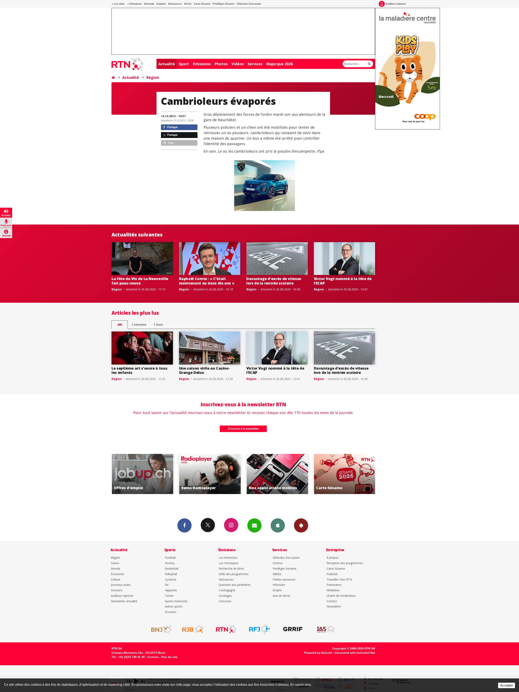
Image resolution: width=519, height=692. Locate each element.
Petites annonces (284, 579)
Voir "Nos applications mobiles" (216, 474)
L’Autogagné (227, 590)
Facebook (184, 525)
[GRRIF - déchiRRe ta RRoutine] (293, 629)
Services (255, 63)
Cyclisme (170, 579)
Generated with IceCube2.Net (355, 652)
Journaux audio (121, 585)
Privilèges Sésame (223, 3)
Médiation (333, 590)
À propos (333, 557)
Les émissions (228, 557)
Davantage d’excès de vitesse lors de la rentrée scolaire (273, 281)
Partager (172, 127)
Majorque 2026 (279, 63)
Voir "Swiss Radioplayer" (149, 474)
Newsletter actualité (124, 601)
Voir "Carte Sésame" (283, 474)
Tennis (169, 596)
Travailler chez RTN (339, 579)
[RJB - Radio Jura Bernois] (193, 629)
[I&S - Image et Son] (326, 629)
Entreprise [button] (135, 3)
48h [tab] (119, 324)
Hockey (170, 563)
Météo (277, 574)
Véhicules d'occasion (249, 3)
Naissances (175, 3)
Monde (115, 568)
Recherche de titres (231, 568)
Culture (115, 579)
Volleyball (171, 574)
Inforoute (149, 3)
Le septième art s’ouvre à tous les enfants (139, 370)
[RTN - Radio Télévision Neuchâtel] (226, 629)
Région (152, 77)
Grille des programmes (234, 574)
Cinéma (278, 563)
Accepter (506, 685)
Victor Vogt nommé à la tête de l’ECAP (343, 281)
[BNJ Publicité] (160, 629)
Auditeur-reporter (396, 3)
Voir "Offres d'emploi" (351, 474)
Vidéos (238, 63)
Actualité (166, 63)
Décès (188, 3)
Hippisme (171, 590)
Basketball (171, 568)
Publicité (332, 574)
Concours (225, 601)
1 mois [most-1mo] (158, 324)
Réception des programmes (345, 563)
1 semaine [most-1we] (138, 324)
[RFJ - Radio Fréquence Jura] (259, 629)
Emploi (277, 590)
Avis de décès (282, 596)
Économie (117, 574)
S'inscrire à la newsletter (243, 428)
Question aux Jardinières (235, 585)
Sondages (225, 596)
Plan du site (169, 657)
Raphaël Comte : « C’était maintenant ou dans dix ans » (207, 281)
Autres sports (173, 606)
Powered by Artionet (318, 652)
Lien (170, 142)
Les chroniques (229, 563)
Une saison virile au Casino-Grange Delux (204, 370)
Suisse (115, 563)
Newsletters (254, 525)
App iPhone (278, 525)
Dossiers (116, 590)
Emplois (161, 3)
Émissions (202, 63)
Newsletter (334, 606)
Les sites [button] (119, 3)
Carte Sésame (202, 3)
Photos (221, 63)
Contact (332, 601)
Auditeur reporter (122, 596)
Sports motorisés (176, 601)
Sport (184, 63)
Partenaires (334, 585)
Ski (166, 585)
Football (170, 557)
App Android (301, 525)
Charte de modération (341, 596)
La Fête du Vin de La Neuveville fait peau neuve (140, 281)
